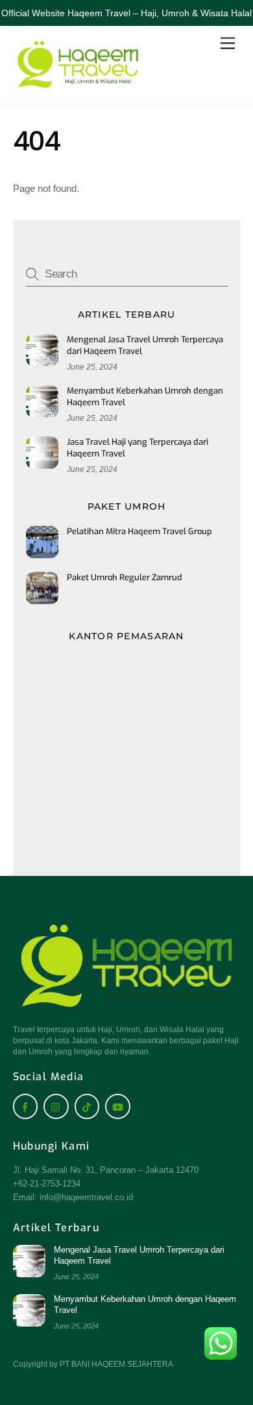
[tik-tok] (87, 1106)
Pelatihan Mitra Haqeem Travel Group (139, 531)
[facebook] (25, 1106)
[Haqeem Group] (78, 87)
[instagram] (56, 1106)
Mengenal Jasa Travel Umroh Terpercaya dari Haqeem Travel (145, 345)
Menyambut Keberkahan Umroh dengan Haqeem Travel (145, 396)
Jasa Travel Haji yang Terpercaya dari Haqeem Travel (137, 447)
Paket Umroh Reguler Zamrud (124, 577)
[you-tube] (117, 1106)
